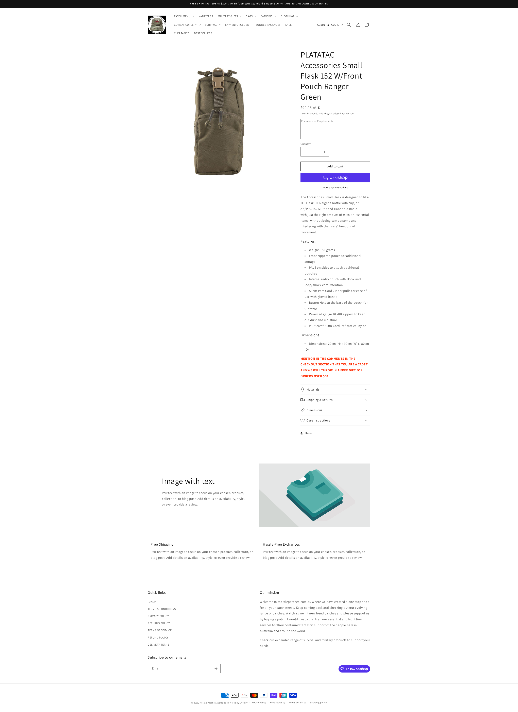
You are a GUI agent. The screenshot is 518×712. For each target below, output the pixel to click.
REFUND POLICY (158, 637)
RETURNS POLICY (159, 623)
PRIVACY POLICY (158, 616)
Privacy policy (277, 702)
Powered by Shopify (237, 702)
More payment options (335, 187)
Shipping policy (318, 702)
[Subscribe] (215, 668)
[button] (184, 16)
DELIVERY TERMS (158, 644)
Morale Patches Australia (213, 702)
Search (152, 602)
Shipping (323, 113)
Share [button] (308, 433)
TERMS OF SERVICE (160, 630)
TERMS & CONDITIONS (162, 609)
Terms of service (297, 702)
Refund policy (259, 702)
